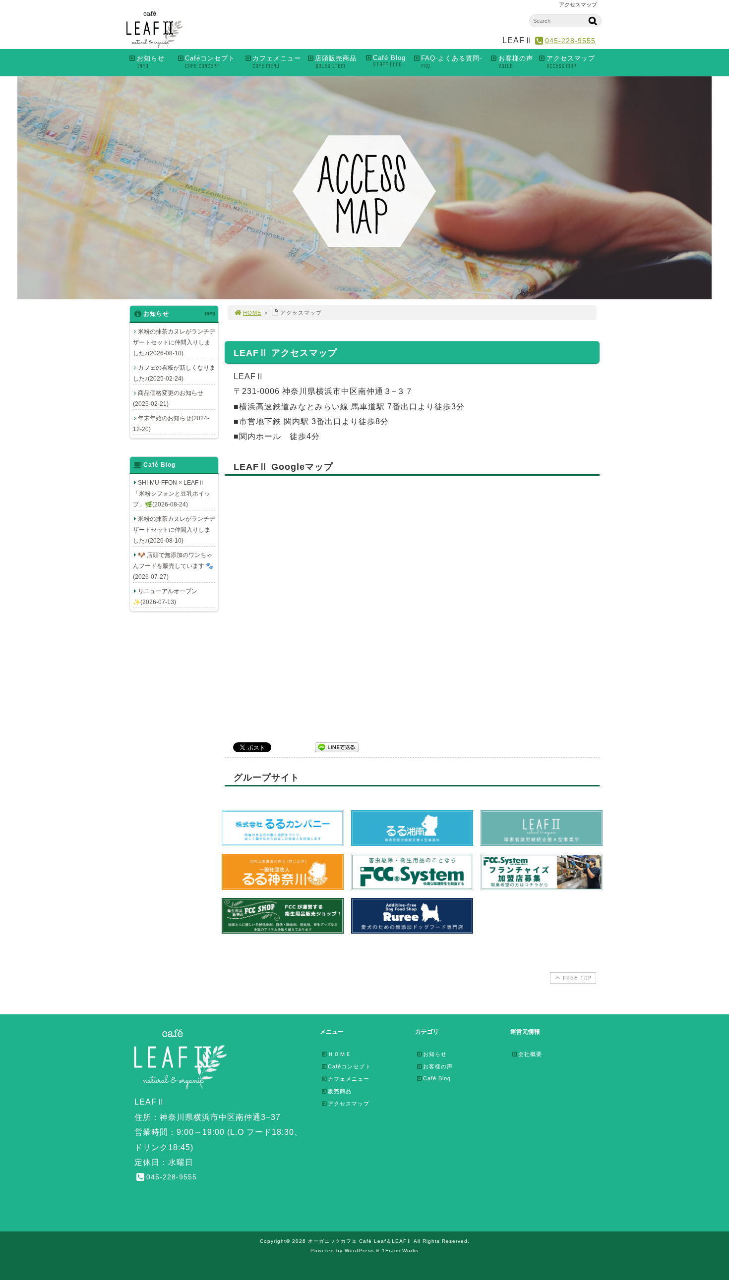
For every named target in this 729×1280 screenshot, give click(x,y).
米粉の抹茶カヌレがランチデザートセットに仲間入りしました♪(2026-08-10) (174, 342)
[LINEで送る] (337, 746)
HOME (252, 313)
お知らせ (151, 62)
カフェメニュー (276, 62)
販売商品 (340, 1091)
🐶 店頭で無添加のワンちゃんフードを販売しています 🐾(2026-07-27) (173, 566)
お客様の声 (515, 62)
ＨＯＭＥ (340, 1054)
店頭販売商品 (336, 62)
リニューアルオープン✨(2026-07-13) (165, 597)
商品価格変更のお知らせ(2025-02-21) (168, 398)
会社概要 (530, 1054)
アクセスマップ (571, 62)
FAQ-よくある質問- (451, 62)
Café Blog (389, 61)
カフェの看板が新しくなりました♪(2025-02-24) (174, 373)
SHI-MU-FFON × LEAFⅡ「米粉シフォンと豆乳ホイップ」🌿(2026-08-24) (171, 493)
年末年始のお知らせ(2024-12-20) (171, 424)
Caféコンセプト (210, 62)
